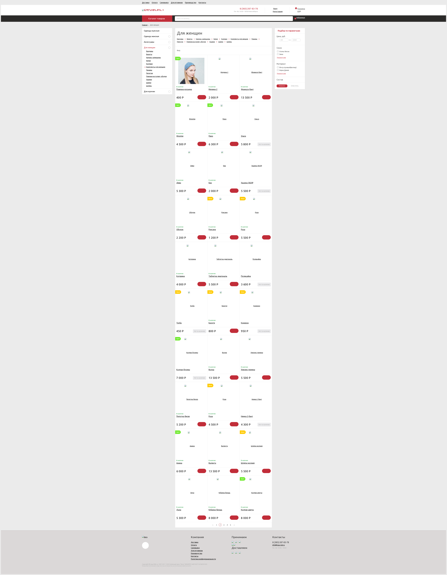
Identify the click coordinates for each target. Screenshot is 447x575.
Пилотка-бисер (183, 416)
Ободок (179, 229)
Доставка (145, 2)
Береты (149, 54)
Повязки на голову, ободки (156, 76)
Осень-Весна (284, 51)
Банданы (149, 51)
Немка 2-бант (247, 416)
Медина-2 (213, 89)
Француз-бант (247, 89)
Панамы (149, 70)
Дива (178, 183)
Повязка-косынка (184, 89)
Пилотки (149, 73)
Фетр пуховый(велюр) (287, 67)
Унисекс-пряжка (248, 370)
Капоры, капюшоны (153, 57)
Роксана (212, 229)
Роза (243, 229)
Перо (211, 136)
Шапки (148, 83)
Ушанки (149, 79)
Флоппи (179, 136)
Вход (275, 9)
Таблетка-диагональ (218, 276)
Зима (281, 54)
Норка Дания (284, 70)
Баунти (212, 323)
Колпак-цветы (247, 510)
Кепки (148, 61)
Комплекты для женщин (155, 67)
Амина (179, 463)
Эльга (243, 136)
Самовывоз (164, 2)
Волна (211, 370)
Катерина (180, 276)
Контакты (202, 2)
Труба (179, 323)
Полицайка (246, 276)
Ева (210, 183)
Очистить (294, 86)
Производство (190, 2)
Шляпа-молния (248, 463)
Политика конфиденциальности (203, 559)
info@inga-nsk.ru (278, 545)
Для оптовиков (177, 2)
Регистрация (278, 11)
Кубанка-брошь (215, 510)
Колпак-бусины (183, 370)
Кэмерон (245, 323)
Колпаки (149, 64)
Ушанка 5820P (247, 183)
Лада (178, 510)
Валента (212, 463)
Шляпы (149, 86)
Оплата (154, 2)
